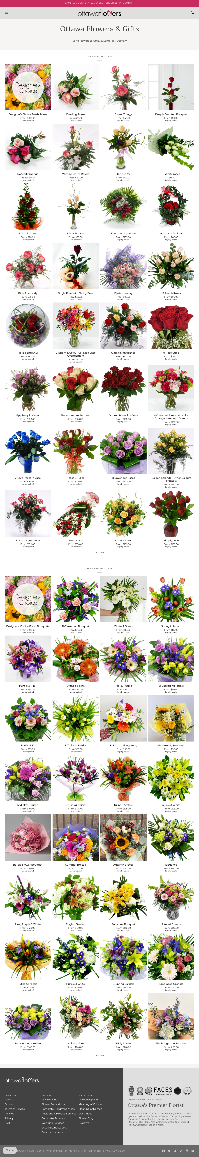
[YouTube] (193, 1151)
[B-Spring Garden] (123, 957)
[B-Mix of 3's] (28, 718)
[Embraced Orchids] (171, 957)
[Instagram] (187, 1151)
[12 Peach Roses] (171, 266)
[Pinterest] (181, 1151)
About (8, 1099)
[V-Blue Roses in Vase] (28, 451)
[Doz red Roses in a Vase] (123, 388)
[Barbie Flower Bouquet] (28, 837)
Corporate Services (53, 1118)
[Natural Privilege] (28, 147)
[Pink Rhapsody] (28, 266)
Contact (10, 1104)
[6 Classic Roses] (28, 206)
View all (99, 553)
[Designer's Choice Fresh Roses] (28, 87)
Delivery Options (89, 1099)
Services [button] (46, 1095)
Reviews (84, 1122)
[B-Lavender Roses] (123, 451)
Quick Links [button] (11, 1095)
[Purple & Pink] (28, 659)
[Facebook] (163, 1151)
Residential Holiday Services (59, 1113)
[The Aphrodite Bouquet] (76, 388)
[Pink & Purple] (123, 659)
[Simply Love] (171, 513)
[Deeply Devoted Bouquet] (171, 87)
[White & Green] (123, 599)
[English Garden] (76, 897)
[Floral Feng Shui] (28, 325)
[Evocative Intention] (123, 206)
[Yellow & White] (171, 778)
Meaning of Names (90, 1108)
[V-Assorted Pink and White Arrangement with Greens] (171, 388)
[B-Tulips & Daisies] (76, 778)
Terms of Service (15, 1108)
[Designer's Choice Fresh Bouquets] (28, 599)
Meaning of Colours (90, 1104)
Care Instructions (52, 1132)
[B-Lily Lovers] (123, 1016)
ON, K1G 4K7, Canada (75, 1151)
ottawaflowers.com (115, 1151)
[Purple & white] (76, 957)
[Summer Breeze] (76, 837)
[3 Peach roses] (76, 206)
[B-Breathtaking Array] (123, 718)
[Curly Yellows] (123, 513)
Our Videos (85, 1113)
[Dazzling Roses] (76, 87)
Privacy (9, 1118)
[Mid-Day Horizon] (28, 778)
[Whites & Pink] (76, 1016)
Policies (9, 1113)
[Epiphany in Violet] (28, 388)
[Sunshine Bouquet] (123, 897)
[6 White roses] (171, 147)
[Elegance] (171, 837)
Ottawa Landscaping (54, 1127)
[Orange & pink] (76, 659)
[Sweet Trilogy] (123, 87)
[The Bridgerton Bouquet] (171, 1016)
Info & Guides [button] (86, 1095)
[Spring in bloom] (171, 599)
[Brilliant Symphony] (28, 513)
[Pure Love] (76, 513)
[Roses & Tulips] (76, 451)
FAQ (7, 1122)
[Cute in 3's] (123, 147)
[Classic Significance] (123, 325)
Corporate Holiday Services (58, 1108)
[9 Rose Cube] (171, 325)
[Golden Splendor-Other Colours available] (171, 451)
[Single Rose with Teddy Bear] (76, 266)
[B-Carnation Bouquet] (76, 599)
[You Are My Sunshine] (171, 718)
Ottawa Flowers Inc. (18, 1151)
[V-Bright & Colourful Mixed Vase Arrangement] (76, 325)
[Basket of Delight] (171, 206)
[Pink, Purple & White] (28, 897)
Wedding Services (53, 1122)
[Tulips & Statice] (123, 778)
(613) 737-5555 (95, 1151)
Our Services (49, 1099)
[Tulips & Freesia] (28, 957)
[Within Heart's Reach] (76, 147)
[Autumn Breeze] (123, 837)
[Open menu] (9, 13)
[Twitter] (169, 1151)
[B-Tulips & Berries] (76, 718)
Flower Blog (86, 1118)
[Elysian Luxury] (123, 266)
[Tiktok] (175, 1151)
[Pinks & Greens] (171, 897)
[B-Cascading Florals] (171, 659)
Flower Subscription (54, 1104)
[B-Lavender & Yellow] (28, 1016)
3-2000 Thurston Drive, (50, 1151)
